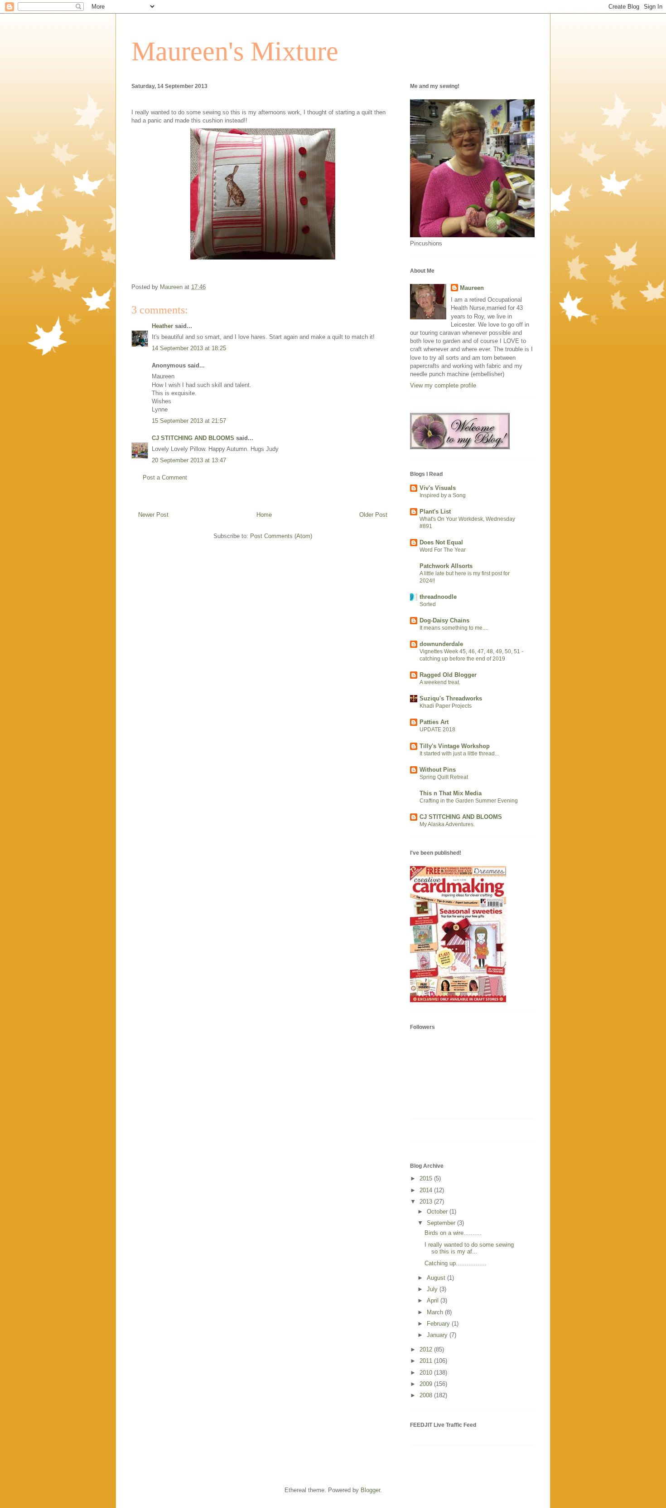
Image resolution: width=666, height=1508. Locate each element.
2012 (427, 1349)
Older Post (373, 514)
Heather (162, 326)
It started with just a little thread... (459, 753)
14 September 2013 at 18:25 (189, 348)
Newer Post (153, 514)
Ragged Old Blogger (448, 674)
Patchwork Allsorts (446, 566)
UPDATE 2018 (437, 729)
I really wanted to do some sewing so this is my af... (469, 1248)
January (438, 1335)
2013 (427, 1201)
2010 (427, 1372)
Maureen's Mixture (234, 51)
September (442, 1222)
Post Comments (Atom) (281, 536)
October (438, 1211)
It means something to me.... (454, 628)
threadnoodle (438, 596)
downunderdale (441, 644)
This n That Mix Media (451, 793)
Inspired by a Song (443, 495)
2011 (427, 1360)
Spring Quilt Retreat (444, 777)
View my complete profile (443, 385)
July (433, 1289)
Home (264, 514)
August (437, 1277)
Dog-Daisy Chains (444, 620)
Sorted (428, 604)
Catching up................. (456, 1263)
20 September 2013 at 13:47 (189, 460)
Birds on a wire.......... (453, 1232)
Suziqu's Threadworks (451, 698)
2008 (427, 1395)
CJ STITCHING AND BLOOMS (193, 438)
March (436, 1312)
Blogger (370, 1490)
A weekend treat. (440, 682)
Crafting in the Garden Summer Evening (469, 801)
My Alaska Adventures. (447, 824)
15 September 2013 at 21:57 (189, 420)
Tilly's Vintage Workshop (455, 746)
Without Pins (438, 769)
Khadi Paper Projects (446, 706)
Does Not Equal (441, 542)
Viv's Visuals (438, 488)
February (439, 1323)
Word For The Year (443, 550)
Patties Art (434, 722)
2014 (427, 1190)
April (433, 1300)
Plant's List (435, 511)
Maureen (472, 287)
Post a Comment (165, 477)
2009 (427, 1384)
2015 (427, 1178)
